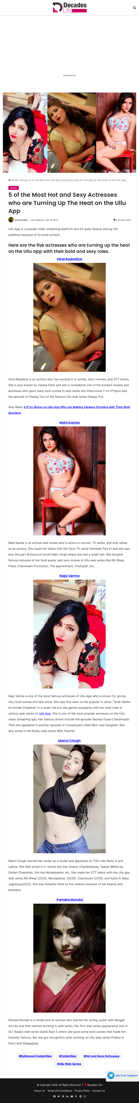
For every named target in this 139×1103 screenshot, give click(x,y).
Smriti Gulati (21, 220)
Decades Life (94, 1084)
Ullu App (45, 713)
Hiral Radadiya (69, 259)
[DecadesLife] (69, 8)
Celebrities (68, 1056)
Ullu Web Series (70, 1064)
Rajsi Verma (70, 575)
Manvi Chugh (69, 740)
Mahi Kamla (69, 422)
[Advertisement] (69, 48)
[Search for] (134, 9)
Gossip (24, 180)
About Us (39, 1090)
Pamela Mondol (70, 899)
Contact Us (98, 1090)
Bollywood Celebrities (36, 1056)
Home (14, 180)
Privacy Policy (82, 1090)
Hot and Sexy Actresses (102, 1056)
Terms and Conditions (59, 1090)
